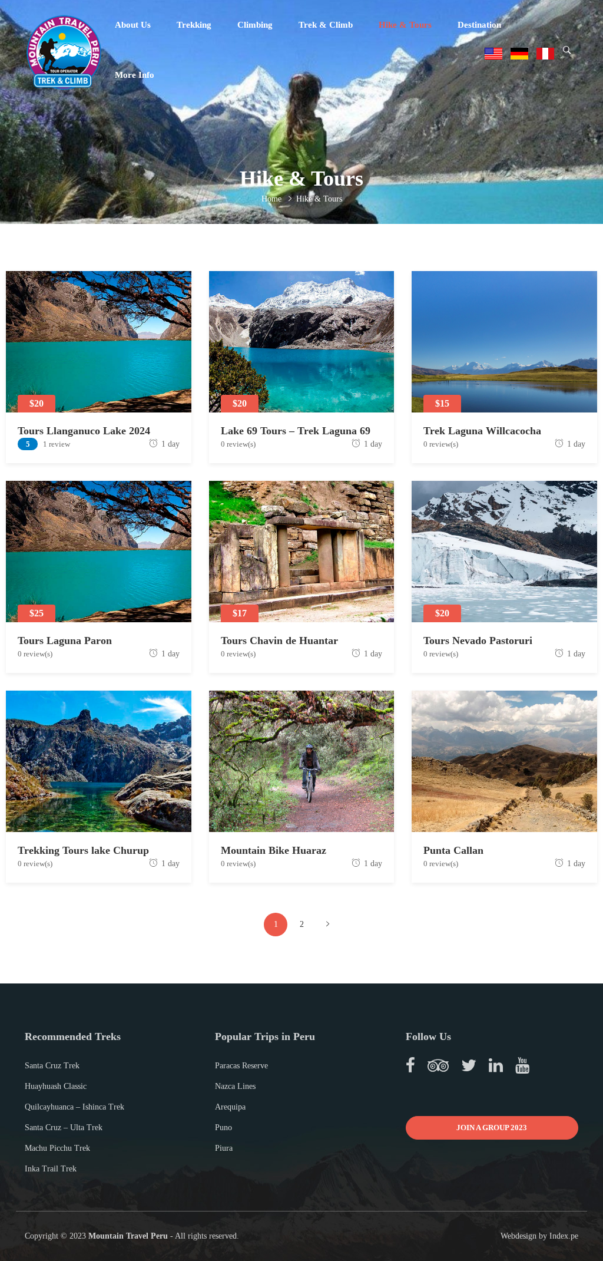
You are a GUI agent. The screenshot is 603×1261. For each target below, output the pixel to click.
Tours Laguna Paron (65, 640)
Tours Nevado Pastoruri (477, 640)
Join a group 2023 (491, 1127)
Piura (224, 1148)
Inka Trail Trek (51, 1168)
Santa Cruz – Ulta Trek (63, 1127)
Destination (479, 24)
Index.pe (563, 1236)
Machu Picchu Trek (57, 1148)
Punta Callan (453, 850)
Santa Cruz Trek (52, 1065)
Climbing (255, 24)
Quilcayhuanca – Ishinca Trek (74, 1106)
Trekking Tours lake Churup (83, 850)
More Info (134, 75)
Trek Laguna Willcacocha (482, 431)
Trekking (194, 24)
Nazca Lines (235, 1086)
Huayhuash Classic (56, 1086)
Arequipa (230, 1106)
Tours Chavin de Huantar (279, 640)
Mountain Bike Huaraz (273, 850)
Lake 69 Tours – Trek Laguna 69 (295, 431)
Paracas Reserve (241, 1065)
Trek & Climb (326, 24)
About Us (133, 24)
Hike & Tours (405, 24)
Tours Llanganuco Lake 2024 (84, 431)
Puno (223, 1127)
